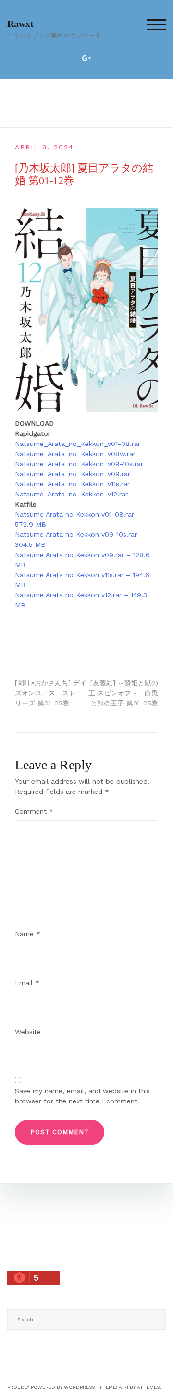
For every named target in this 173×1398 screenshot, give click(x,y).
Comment (34, 811)
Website (28, 1032)
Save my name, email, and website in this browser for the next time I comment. (82, 1096)
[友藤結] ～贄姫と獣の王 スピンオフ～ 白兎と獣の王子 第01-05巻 (123, 693)
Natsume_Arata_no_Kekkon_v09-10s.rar (79, 464)
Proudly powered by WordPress (51, 1387)
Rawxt (20, 23)
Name (27, 934)
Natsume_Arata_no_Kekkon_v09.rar (72, 474)
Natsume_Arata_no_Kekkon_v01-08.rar (77, 443)
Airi (123, 1387)
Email (27, 983)
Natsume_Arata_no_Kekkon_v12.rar (71, 494)
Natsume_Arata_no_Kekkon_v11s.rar (72, 484)
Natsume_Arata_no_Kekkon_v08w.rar (75, 454)
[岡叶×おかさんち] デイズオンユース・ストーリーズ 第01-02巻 (50, 693)
